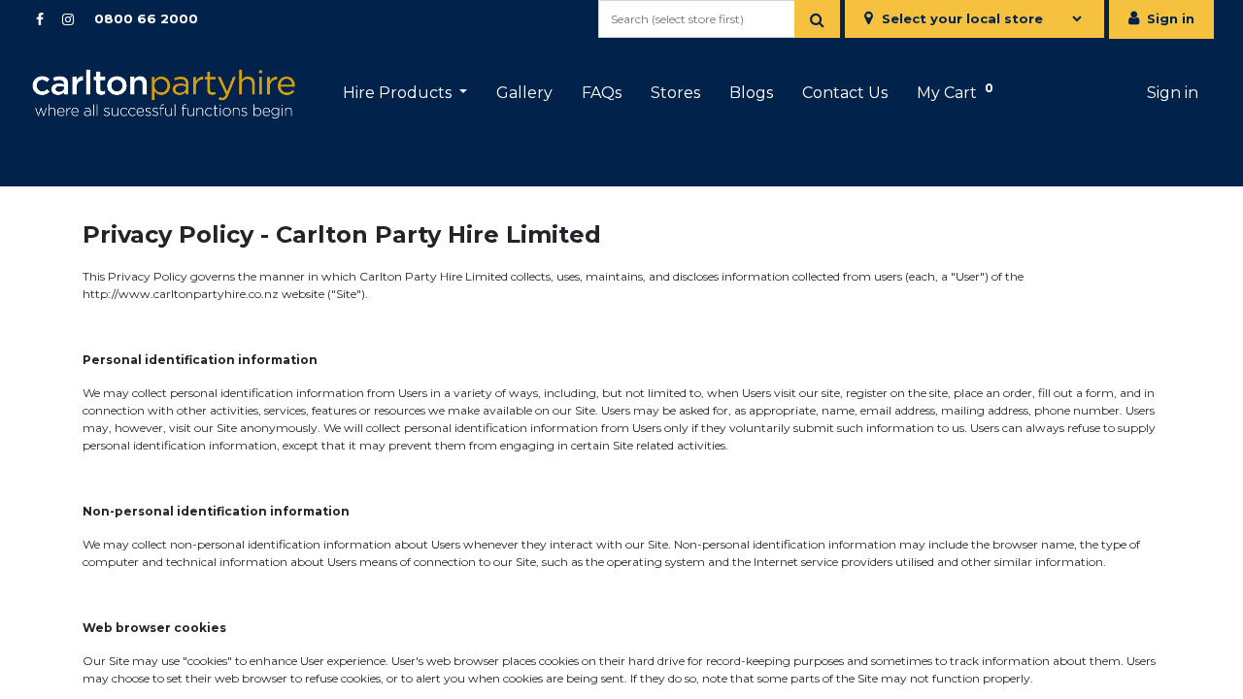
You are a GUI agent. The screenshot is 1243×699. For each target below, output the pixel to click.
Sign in (1170, 18)
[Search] (817, 19)
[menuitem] (524, 93)
